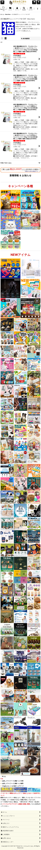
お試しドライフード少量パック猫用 (12, 783)
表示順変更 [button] (26, 38)
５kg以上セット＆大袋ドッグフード (13, 786)
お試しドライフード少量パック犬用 (12, 781)
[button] (2, 2)
